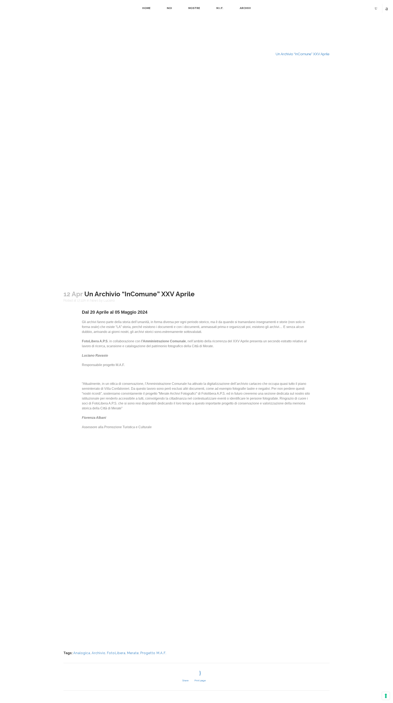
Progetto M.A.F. (153, 653)
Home (253, 54)
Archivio (98, 653)
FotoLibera (116, 653)
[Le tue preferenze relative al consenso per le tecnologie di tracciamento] (386, 696)
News (266, 54)
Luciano (109, 300)
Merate (133, 653)
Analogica (81, 653)
